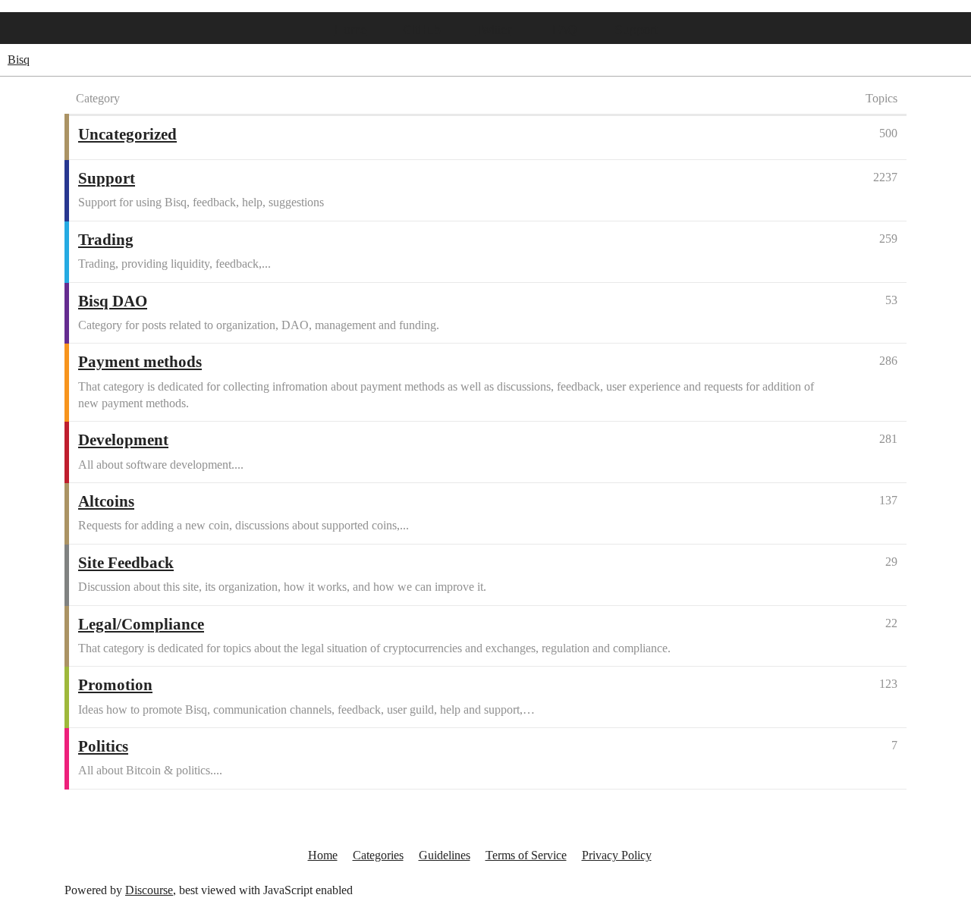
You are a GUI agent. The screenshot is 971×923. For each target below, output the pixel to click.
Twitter (493, 30)
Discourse (149, 890)
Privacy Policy (617, 855)
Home (351, 30)
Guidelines (444, 855)
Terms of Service (526, 855)
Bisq (19, 59)
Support (635, 30)
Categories (378, 855)
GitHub (422, 30)
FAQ (564, 30)
